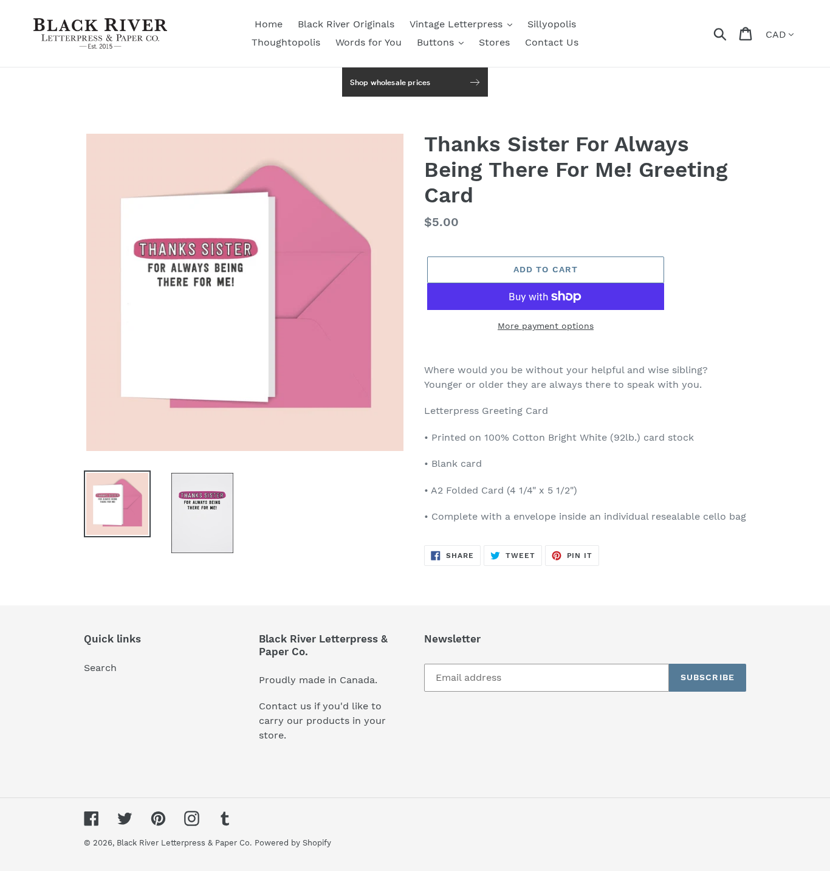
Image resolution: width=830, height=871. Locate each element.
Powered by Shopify (293, 842)
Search (100, 667)
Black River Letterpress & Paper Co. (184, 842)
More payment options (546, 326)
